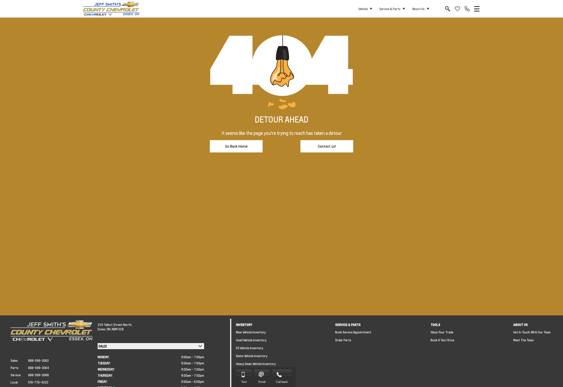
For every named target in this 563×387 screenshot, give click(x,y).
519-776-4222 (38, 382)
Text (244, 381)
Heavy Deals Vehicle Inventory (256, 364)
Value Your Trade (442, 332)
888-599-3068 (38, 375)
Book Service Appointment (353, 332)
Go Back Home (236, 146)
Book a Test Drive (442, 340)
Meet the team (523, 340)
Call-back (282, 381)
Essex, (102, 329)
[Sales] (467, 9)
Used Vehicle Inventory (251, 340)
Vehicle (363, 9)
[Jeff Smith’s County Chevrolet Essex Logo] (111, 9)
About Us (418, 9)
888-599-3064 (38, 368)
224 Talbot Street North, (115, 325)
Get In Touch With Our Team (532, 332)
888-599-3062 (38, 360)
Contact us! (327, 146)
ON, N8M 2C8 (115, 329)
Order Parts (343, 340)
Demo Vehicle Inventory (251, 356)
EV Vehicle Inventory (249, 348)
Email (262, 381)
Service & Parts (389, 9)
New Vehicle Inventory (251, 332)
